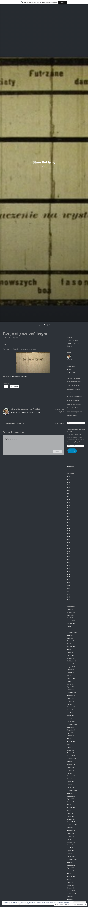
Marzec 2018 (70, 681)
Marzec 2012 (70, 879)
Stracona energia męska (74, 412)
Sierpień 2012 (71, 865)
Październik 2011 (72, 894)
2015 (68, 597)
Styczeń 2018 (70, 687)
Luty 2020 (70, 626)
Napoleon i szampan (73, 385)
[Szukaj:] (76, 422)
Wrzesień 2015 (71, 761)
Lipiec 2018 (70, 669)
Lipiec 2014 (70, 799)
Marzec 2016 (70, 744)
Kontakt (47, 325)
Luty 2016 (70, 747)
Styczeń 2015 (70, 781)
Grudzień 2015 (71, 753)
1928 (68, 542)
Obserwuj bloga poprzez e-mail (76, 430)
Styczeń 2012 (70, 885)
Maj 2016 (69, 738)
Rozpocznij (62, 2)
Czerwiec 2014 (71, 802)
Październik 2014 (72, 790)
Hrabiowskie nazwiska (74, 404)
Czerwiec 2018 (71, 672)
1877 (68, 476)
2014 (68, 594)
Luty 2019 (70, 652)
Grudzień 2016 (71, 718)
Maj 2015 (69, 773)
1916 (68, 514)
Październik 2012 (72, 859)
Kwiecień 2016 (71, 741)
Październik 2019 (72, 632)
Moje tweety (70, 466)
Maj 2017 (69, 704)
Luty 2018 (70, 684)
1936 (68, 560)
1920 (5, 338)
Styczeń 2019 (70, 655)
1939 (68, 568)
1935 (68, 557)
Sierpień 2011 (71, 899)
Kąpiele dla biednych (73, 389)
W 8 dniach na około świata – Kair (13, 423)
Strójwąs (69, 346)
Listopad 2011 (71, 891)
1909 (68, 493)
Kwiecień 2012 (71, 876)
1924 (68, 534)
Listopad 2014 (71, 787)
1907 (68, 488)
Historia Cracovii (71, 372)
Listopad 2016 (71, 721)
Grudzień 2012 (71, 853)
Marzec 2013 (70, 845)
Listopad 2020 (71, 621)
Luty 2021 (70, 618)
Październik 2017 (72, 692)
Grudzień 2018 (71, 658)
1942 (68, 577)
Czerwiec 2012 (71, 871)
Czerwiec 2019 (71, 641)
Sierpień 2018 (71, 667)
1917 (68, 516)
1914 (68, 508)
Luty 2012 (70, 882)
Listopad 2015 (71, 756)
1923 (68, 531)
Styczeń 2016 (70, 750)
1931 (68, 548)
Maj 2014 (69, 805)
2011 (68, 585)
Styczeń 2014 (70, 816)
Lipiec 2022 (70, 609)
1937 (68, 562)
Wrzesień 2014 (71, 793)
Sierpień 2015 (71, 764)
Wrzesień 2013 (71, 827)
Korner (69, 369)
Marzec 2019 (70, 649)
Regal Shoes (59, 423)
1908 (68, 491)
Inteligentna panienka (74, 381)
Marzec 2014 (70, 810)
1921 (68, 528)
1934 (68, 554)
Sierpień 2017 (71, 695)
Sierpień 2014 (71, 796)
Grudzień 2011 (71, 888)
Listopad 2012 (71, 856)
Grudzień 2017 (71, 690)
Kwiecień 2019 (71, 646)
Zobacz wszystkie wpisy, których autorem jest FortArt (25, 412)
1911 (68, 499)
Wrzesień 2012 (71, 862)
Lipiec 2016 (70, 733)
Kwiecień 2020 (71, 623)
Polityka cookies (29, 903)
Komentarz (58, 451)
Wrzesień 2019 (71, 635)
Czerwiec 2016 (71, 736)
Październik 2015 (72, 759)
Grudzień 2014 (71, 784)
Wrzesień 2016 (71, 727)
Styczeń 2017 (70, 715)
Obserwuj (72, 451)
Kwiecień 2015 (71, 776)
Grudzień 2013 (71, 819)
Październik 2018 (72, 661)
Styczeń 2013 (70, 851)
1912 (68, 502)
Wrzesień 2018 (71, 664)
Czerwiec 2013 (71, 836)
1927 (68, 539)
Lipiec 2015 (70, 767)
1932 (68, 551)
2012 (68, 588)
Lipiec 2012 (70, 868)
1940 (68, 571)
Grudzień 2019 (71, 629)
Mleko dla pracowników (74, 396)
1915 (68, 511)
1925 (68, 536)
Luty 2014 (70, 813)
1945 (68, 580)
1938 (68, 565)
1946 (68, 582)
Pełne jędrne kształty (73, 408)
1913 (68, 505)
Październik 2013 (72, 825)
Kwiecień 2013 (71, 842)
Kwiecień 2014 (71, 807)
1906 (68, 485)
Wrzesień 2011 (71, 896)
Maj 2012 (69, 873)
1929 (68, 545)
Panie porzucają (72, 415)
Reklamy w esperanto (73, 343)
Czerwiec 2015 (71, 770)
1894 (68, 479)
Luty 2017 (70, 713)
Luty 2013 (70, 848)
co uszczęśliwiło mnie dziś (18, 376)
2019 (68, 600)
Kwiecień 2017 (71, 707)
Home (40, 325)
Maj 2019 (69, 644)
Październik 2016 (72, 724)
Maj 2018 (69, 675)
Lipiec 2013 (70, 833)
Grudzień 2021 (71, 612)
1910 (68, 496)
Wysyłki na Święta (73, 400)
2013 (68, 591)
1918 (68, 519)
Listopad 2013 (71, 822)
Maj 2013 (69, 839)
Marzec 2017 (70, 710)
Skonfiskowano (71, 393)
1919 (68, 522)
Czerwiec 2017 (71, 701)
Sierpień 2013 (71, 830)
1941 (68, 574)
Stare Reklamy (44, 162)
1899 (68, 482)
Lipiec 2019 (70, 638)
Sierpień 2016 (71, 730)
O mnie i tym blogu (72, 340)
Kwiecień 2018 (71, 678)
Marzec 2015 (70, 779)
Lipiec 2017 (70, 698)
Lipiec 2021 (70, 615)
